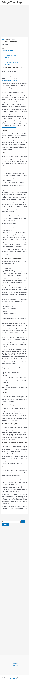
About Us (15, 660)
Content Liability (9, 59)
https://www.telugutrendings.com (10, 80)
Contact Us (15, 662)
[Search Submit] (23, 521)
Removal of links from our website (12, 62)
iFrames (7, 57)
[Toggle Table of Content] (3, 49)
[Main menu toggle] (26, 2)
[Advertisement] (14, 20)
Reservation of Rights (10, 61)
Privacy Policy (15, 665)
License (7, 54)
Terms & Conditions (15, 667)
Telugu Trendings (12, 2)
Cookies (7, 52)
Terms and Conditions (8, 50)
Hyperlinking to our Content (11, 55)
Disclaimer (8, 64)
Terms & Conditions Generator (9, 127)
